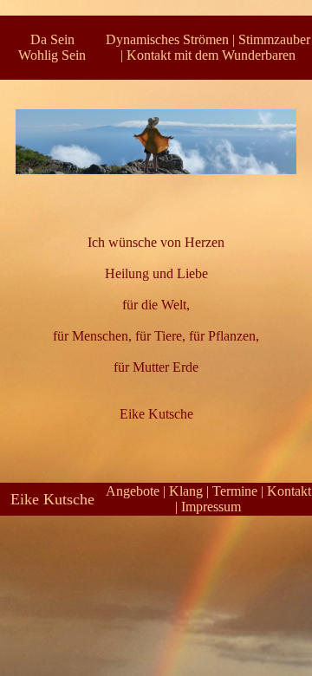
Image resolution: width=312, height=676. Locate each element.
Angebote (132, 491)
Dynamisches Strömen (167, 39)
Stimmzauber (274, 39)
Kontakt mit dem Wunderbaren (211, 55)
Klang (186, 491)
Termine (234, 491)
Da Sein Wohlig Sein (52, 47)
